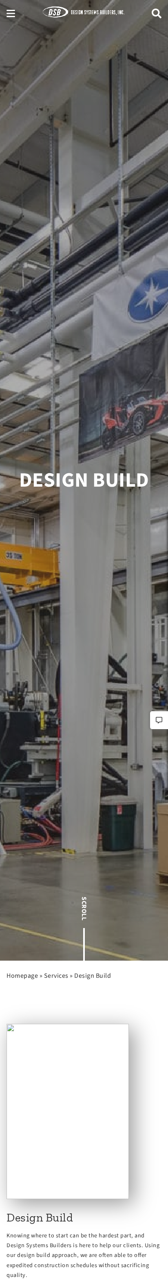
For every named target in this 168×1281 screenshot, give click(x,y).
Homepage (22, 975)
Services (56, 975)
